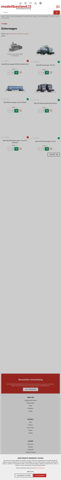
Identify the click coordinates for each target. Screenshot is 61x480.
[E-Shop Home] (16, 7)
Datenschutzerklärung (39, 468)
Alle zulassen (39, 475)
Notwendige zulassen (24, 475)
